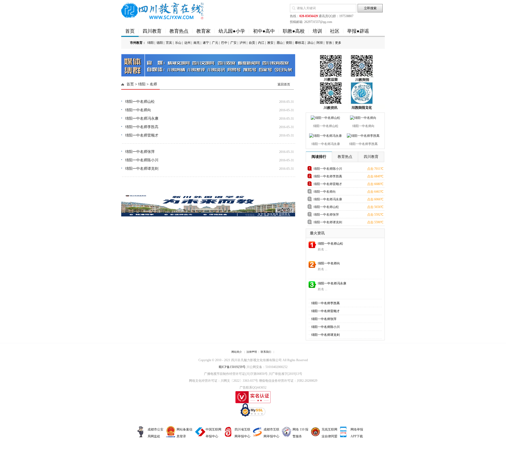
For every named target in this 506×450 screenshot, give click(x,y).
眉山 (279, 43)
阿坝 (320, 43)
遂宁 (206, 43)
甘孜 (329, 43)
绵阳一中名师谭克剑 (141, 169)
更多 (338, 43)
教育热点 (178, 31)
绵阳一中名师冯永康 (141, 118)
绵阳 (150, 43)
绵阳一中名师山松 (140, 102)
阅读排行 (319, 157)
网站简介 (236, 351)
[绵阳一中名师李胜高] (363, 135)
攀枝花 (299, 43)
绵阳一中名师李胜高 (141, 127)
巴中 (224, 43)
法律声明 (251, 351)
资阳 (289, 43)
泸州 (243, 43)
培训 (317, 31)
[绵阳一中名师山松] (324, 117)
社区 (334, 31)
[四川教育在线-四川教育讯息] (162, 10)
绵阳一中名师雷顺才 (141, 135)
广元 (215, 43)
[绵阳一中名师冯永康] (325, 135)
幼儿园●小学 (231, 31)
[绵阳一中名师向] (362, 117)
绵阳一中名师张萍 (140, 152)
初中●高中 (264, 31)
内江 (261, 43)
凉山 (310, 43)
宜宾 (169, 43)
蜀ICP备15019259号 (232, 367)
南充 (196, 43)
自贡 (252, 43)
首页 (130, 31)
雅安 (270, 43)
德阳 (160, 43)
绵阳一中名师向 (138, 110)
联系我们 (266, 351)
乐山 (178, 43)
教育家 (203, 31)
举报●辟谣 (358, 31)
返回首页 (284, 84)
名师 (153, 84)
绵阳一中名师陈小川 (141, 160)
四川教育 (152, 31)
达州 (187, 43)
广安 (233, 43)
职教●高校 (294, 31)
